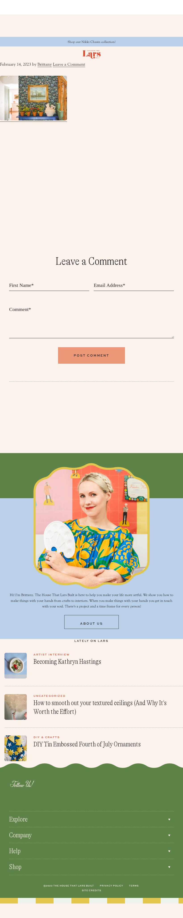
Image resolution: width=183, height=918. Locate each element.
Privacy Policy (111, 885)
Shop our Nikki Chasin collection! (92, 42)
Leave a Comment (69, 64)
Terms (134, 885)
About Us (91, 623)
